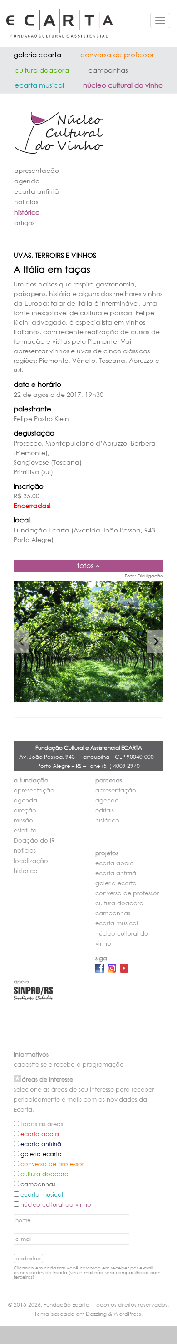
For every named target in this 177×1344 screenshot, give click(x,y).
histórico (26, 212)
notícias (26, 201)
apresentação (36, 170)
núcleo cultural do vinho (123, 85)
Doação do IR (34, 840)
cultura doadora (42, 70)
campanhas (108, 70)
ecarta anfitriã (36, 191)
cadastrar (28, 1258)
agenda (27, 180)
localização (31, 861)
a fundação (31, 780)
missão (23, 820)
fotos (85, 565)
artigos (24, 222)
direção (25, 810)
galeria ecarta (37, 54)
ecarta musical (39, 85)
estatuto (25, 830)
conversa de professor (117, 54)
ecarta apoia (114, 863)
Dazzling (96, 1314)
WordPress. (128, 1314)
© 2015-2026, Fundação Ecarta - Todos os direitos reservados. (88, 1305)
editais (104, 810)
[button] (22, 641)
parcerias (108, 780)
